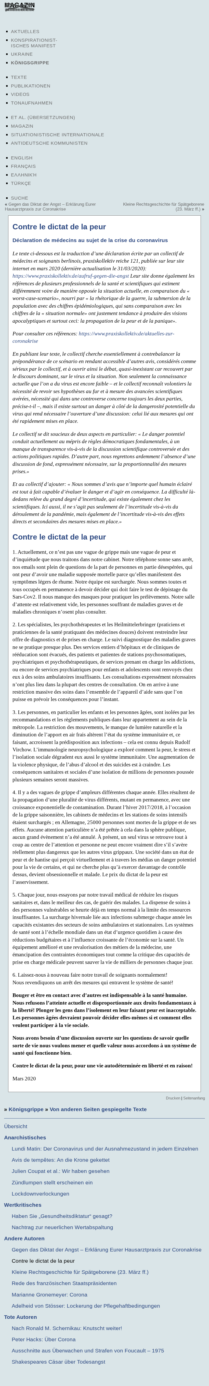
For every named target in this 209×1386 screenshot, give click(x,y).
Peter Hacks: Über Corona (44, 1339)
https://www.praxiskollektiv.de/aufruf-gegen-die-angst (70, 276)
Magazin (22, 126)
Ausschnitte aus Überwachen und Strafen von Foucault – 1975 (88, 1350)
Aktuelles (25, 31)
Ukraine (22, 54)
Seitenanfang (194, 1098)
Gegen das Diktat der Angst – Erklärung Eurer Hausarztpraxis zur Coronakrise (50, 206)
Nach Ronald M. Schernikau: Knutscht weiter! (67, 1328)
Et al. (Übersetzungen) (43, 117)
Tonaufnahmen (32, 103)
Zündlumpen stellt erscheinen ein (52, 1182)
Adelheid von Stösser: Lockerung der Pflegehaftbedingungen (86, 1306)
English (22, 157)
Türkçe (21, 183)
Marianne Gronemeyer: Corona (49, 1295)
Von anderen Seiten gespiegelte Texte (98, 1109)
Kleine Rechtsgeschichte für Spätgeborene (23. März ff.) (80, 1272)
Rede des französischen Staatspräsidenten (64, 1283)
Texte (19, 77)
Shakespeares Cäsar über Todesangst (58, 1362)
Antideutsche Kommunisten (49, 143)
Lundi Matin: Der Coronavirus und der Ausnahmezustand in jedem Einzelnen (105, 1149)
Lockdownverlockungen (40, 1194)
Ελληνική (24, 174)
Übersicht (15, 1126)
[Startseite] (19, 10)
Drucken (173, 1098)
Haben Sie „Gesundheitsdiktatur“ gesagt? (62, 1216)
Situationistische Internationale (57, 134)
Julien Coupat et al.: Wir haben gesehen (61, 1171)
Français (23, 166)
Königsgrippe (30, 62)
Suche (19, 198)
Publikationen (30, 85)
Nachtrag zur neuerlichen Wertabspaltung (62, 1227)
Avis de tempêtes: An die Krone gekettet (61, 1160)
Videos (20, 94)
